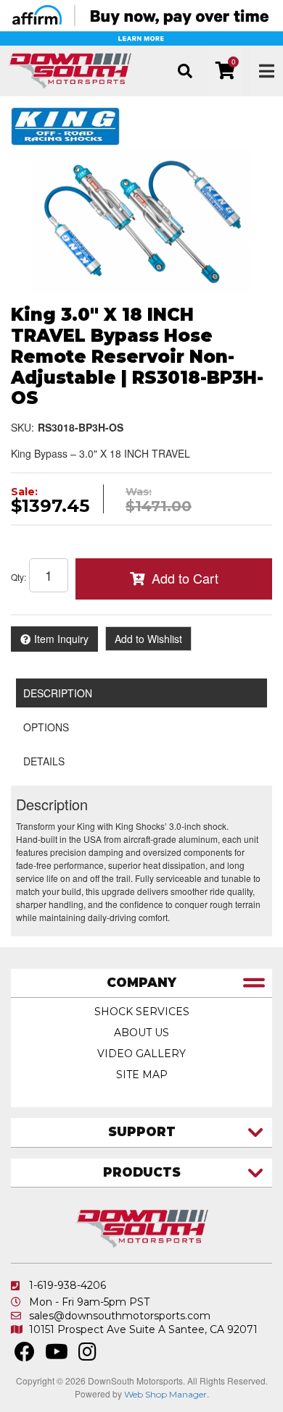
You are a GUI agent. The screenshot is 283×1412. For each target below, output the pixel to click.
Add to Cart (185, 577)
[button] (184, 71)
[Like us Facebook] (25, 1355)
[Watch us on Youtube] (56, 1355)
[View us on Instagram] (87, 1355)
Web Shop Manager (165, 1394)
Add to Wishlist (148, 638)
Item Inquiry (61, 638)
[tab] (141, 984)
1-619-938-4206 (67, 1285)
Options (46, 727)
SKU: (22, 427)
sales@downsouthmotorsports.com (119, 1316)
